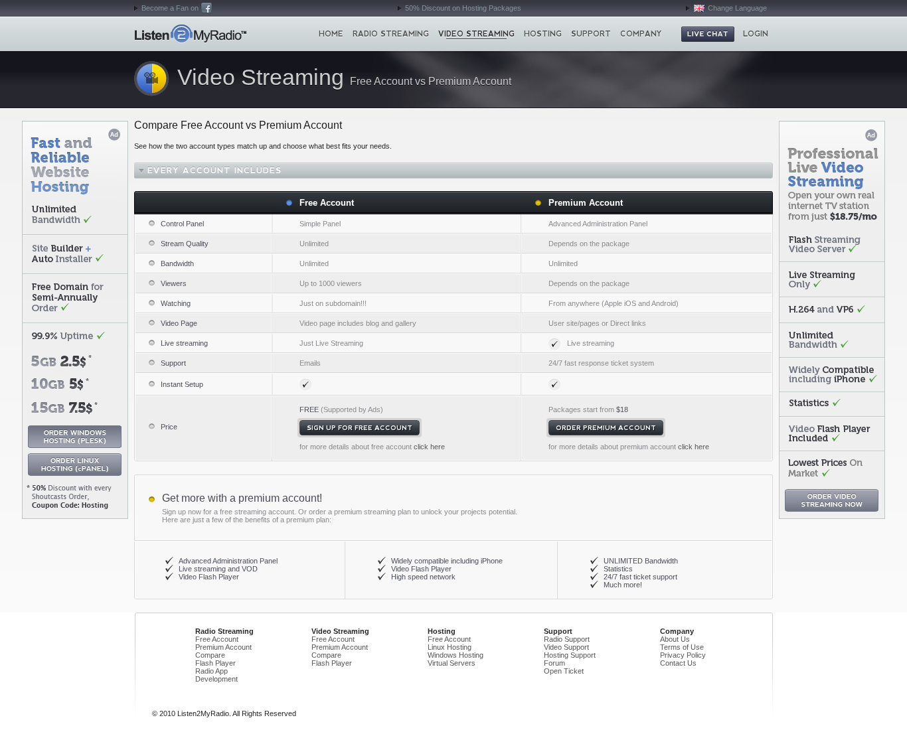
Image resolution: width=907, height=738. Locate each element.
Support (591, 34)
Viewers (174, 283)
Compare (210, 655)
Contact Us (678, 663)
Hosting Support (570, 655)
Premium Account (585, 203)
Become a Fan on (170, 8)
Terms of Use (682, 647)
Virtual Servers (451, 663)
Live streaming (184, 343)
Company (641, 34)
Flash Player (215, 663)
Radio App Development (216, 675)
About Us (675, 639)
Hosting (543, 34)
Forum (554, 663)
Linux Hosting (449, 647)
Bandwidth (177, 263)
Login (755, 34)
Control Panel (182, 224)
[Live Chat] (707, 34)
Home (190, 34)
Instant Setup (182, 384)
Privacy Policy (683, 655)
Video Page (179, 323)
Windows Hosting (455, 655)
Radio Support (567, 639)
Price (169, 427)
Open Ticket (564, 671)
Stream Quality (184, 244)
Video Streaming (476, 34)
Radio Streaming (391, 34)
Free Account (326, 203)
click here (429, 447)
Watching (176, 303)
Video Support (566, 647)
